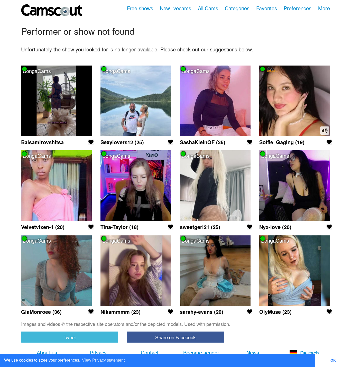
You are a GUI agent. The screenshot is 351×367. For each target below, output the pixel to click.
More (324, 8)
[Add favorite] (91, 142)
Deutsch (309, 352)
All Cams (208, 8)
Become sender (201, 352)
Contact (150, 352)
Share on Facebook (175, 337)
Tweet (69, 337)
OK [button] (333, 360)
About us (47, 352)
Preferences (297, 8)
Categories (237, 8)
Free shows (140, 8)
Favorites (266, 8)
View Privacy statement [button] (103, 360)
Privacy (98, 352)
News (252, 352)
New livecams (175, 8)
